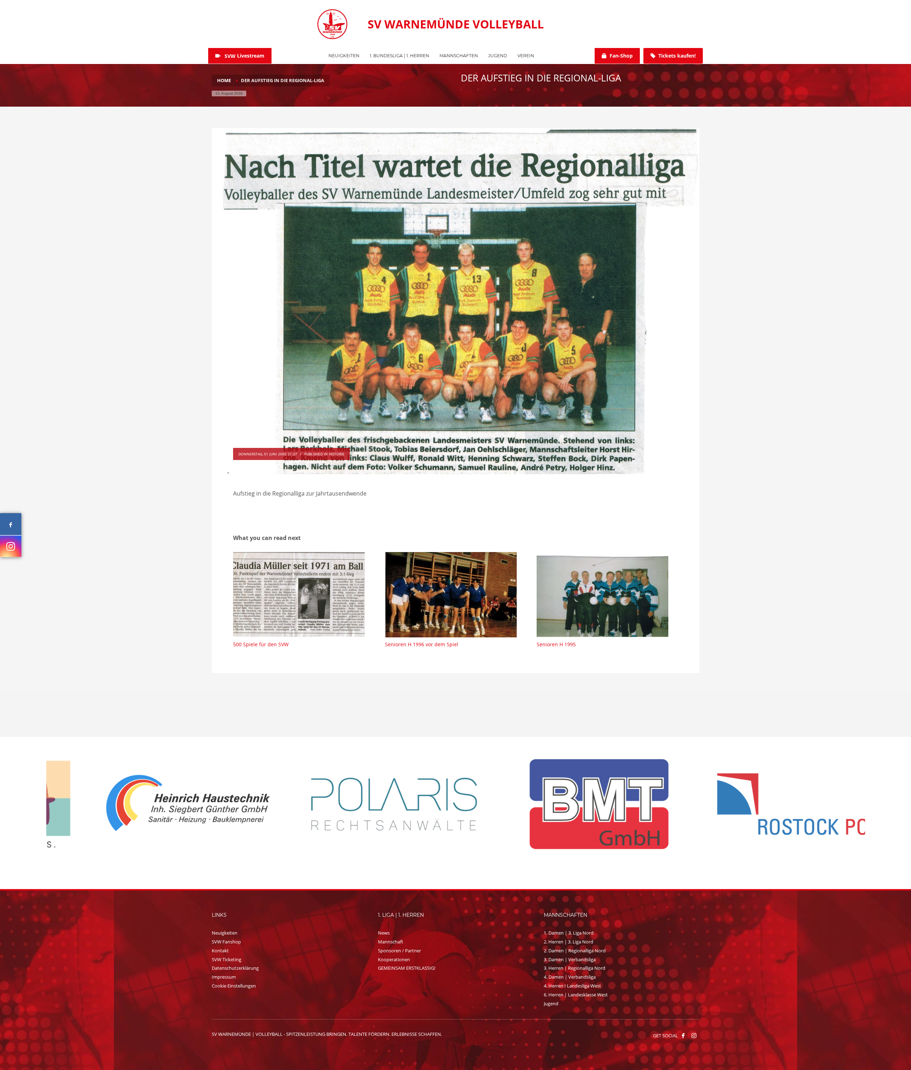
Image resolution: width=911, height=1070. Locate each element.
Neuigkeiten (224, 933)
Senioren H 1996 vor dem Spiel (421, 644)
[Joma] (763, 803)
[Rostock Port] (353, 804)
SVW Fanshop (226, 941)
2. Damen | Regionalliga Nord (575, 950)
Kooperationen (394, 959)
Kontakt (220, 950)
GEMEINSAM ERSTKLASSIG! (406, 968)
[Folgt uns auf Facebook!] (683, 1035)
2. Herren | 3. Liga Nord (568, 941)
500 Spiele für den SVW (261, 644)
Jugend (551, 1003)
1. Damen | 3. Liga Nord (569, 933)
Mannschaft (390, 941)
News (384, 933)
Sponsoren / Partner (399, 950)
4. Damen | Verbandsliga (570, 977)
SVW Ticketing (226, 959)
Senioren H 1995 (556, 644)
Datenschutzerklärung (235, 968)
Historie (336, 453)
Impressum (224, 977)
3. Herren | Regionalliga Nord (574, 968)
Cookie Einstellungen (234, 986)
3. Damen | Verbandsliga (570, 959)
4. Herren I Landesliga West (572, 986)
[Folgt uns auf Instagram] (10, 546)
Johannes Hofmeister (258, 443)
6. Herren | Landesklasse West (576, 994)
